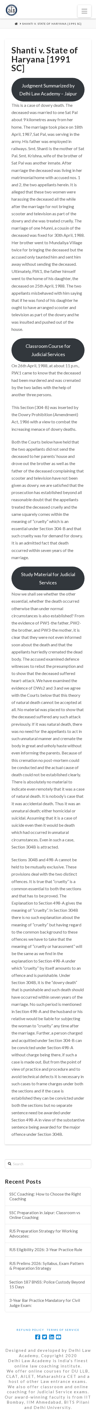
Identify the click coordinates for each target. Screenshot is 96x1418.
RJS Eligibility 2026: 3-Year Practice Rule (45, 1249)
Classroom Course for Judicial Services (48, 350)
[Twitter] (44, 1337)
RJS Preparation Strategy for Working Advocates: (43, 1233)
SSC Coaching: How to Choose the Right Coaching (45, 1196)
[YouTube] (58, 1337)
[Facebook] (37, 1337)
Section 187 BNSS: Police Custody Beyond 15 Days (47, 1284)
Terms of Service (63, 1329)
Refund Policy (30, 1329)
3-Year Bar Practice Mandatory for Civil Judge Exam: (44, 1303)
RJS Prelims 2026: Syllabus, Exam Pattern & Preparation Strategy (46, 1266)
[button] (84, 11)
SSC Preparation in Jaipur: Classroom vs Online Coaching (44, 1215)
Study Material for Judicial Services (48, 578)
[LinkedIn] (51, 1337)
